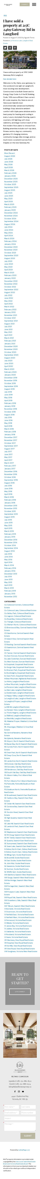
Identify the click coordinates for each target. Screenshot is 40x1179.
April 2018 (8, 426)
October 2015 (10, 511)
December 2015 (10, 505)
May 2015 (8, 525)
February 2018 (10, 431)
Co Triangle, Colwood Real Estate (17, 622)
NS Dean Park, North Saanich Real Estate (20, 752)
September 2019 (11, 386)
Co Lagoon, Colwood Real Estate (17, 616)
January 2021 (9, 343)
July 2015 (8, 520)
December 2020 (11, 346)
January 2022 (10, 312)
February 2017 (10, 466)
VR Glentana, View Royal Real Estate (19, 940)
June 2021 (8, 329)
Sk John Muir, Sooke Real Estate (17, 863)
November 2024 (11, 216)
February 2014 (10, 568)
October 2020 (10, 352)
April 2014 (8, 562)
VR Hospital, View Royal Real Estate (18, 943)
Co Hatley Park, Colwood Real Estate (19, 613)
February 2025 (10, 207)
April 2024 (8, 235)
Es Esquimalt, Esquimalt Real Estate (18, 664)
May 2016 (8, 491)
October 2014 (10, 545)
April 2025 (8, 201)
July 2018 (8, 417)
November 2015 (10, 508)
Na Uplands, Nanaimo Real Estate (17, 738)
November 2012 (10, 596)
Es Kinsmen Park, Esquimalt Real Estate (20, 670)
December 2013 (10, 574)
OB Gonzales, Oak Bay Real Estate (18, 767)
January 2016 (9, 503)
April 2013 (8, 585)
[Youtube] (23, 1091)
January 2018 (9, 434)
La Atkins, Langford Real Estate (16, 681)
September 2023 (11, 255)
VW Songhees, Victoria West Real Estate (20, 951)
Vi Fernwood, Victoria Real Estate (17, 920)
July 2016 (8, 485)
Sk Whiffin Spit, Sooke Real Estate (17, 872)
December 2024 (11, 213)
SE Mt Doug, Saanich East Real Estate (19, 835)
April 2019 (8, 400)
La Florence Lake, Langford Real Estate (20, 687)
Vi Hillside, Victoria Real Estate (16, 923)
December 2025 (11, 179)
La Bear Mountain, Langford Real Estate (20, 684)
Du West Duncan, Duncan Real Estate (19, 661)
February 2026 (10, 173)
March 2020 (9, 369)
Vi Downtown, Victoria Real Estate (18, 912)
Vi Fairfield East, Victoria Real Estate (19, 914)
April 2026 (8, 167)
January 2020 (10, 375)
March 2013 (9, 588)
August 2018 (9, 415)
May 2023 (8, 267)
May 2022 (8, 301)
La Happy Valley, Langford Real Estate (19, 696)
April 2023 (8, 269)
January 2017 (9, 468)
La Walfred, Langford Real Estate (17, 715)
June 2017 (8, 454)
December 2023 (10, 247)
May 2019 (8, 397)
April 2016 (8, 494)
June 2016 (8, 488)
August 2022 (9, 292)
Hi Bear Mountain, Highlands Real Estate (20, 678)
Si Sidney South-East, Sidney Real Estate (20, 852)
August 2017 (9, 449)
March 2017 (9, 463)
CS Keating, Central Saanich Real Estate (20, 644)
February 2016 (10, 500)
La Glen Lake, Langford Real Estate (18, 690)
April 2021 (8, 335)
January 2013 (9, 593)
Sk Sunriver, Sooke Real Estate (16, 869)
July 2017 (8, 451)
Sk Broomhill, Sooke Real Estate (16, 858)
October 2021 (10, 318)
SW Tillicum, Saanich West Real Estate (19, 906)
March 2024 (9, 238)
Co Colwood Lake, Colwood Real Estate (20, 610)
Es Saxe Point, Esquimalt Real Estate (19, 676)
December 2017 (10, 437)
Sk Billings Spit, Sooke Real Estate (17, 855)
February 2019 (10, 403)
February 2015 (10, 534)
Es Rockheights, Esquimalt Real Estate (19, 673)
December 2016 (10, 471)
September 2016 (11, 480)
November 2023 (10, 250)
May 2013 (8, 582)
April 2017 (8, 460)
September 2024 (11, 221)
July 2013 (8, 576)
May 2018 (8, 423)
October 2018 (10, 412)
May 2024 (8, 233)
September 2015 (11, 514)
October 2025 (10, 184)
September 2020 (11, 355)
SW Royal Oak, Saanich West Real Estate (20, 897)
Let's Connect (20, 991)
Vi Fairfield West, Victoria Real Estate (19, 917)
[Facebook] (15, 1091)
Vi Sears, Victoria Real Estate (16, 937)
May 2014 (8, 559)
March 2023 (9, 272)
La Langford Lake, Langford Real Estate (20, 698)
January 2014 (9, 571)
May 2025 (8, 198)
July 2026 (8, 159)
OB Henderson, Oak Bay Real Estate (18, 769)
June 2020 (8, 363)
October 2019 (10, 383)
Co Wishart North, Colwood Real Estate (20, 624)
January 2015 (9, 537)
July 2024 (8, 227)
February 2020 (10, 372)
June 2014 (8, 557)
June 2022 (8, 298)
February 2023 (10, 275)
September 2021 (11, 321)
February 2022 (10, 309)
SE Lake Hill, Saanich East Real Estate (19, 823)
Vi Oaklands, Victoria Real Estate (17, 931)
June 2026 (8, 162)
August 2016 (9, 483)
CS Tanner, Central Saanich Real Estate (20, 653)
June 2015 (8, 522)
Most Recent (9, 153)
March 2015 (9, 531)
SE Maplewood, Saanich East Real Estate (20, 832)
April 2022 (8, 304)
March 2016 (9, 497)
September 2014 (11, 548)
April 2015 (8, 528)
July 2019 (8, 392)
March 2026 (9, 170)
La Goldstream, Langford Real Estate (19, 693)
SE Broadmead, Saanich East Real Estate (20, 795)
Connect (24, 4)
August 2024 (9, 224)
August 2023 (9, 258)
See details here (9, 79)
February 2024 (10, 241)
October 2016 (10, 477)
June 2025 (8, 196)
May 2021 (8, 332)
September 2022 (11, 289)
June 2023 (8, 264)
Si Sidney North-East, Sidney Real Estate (20, 849)
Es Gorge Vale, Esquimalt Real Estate (19, 667)
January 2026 (10, 176)
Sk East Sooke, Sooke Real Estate (17, 860)
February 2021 (10, 341)
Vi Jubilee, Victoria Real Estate (16, 928)
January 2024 (10, 244)
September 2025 (11, 187)
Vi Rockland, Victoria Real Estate (17, 934)
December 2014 (10, 540)
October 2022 (10, 287)
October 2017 (10, 443)
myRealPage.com (24, 1150)
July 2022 (8, 295)
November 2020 (11, 349)
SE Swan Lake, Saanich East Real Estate (20, 846)
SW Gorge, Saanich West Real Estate (19, 877)
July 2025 (8, 193)
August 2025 (9, 190)
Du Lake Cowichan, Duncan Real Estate (20, 659)
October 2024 (10, 218)
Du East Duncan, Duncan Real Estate (19, 656)
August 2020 (9, 358)
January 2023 (10, 278)
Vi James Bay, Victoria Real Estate (18, 926)
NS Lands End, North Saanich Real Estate (20, 761)
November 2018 (10, 409)
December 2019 (10, 378)
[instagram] (19, 1091)
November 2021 (10, 315)
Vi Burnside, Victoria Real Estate (17, 909)
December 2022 (10, 281)
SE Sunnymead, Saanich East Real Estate (20, 843)
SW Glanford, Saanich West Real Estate (20, 875)
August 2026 (9, 156)
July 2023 (8, 261)
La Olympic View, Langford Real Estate (19, 710)
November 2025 (10, 181)
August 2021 (9, 324)
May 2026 (8, 164)
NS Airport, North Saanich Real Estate (19, 741)
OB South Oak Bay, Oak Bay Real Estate (20, 772)
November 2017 (10, 440)
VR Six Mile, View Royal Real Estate (18, 946)
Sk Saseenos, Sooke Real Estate (17, 866)
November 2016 (10, 474)
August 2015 (9, 517)
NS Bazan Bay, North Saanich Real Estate (20, 744)
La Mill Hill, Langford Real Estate (16, 707)
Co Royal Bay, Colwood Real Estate (18, 619)
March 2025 (9, 204)
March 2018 (9, 429)
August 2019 (9, 389)
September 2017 (11, 446)
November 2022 (10, 284)
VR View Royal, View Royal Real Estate (19, 948)
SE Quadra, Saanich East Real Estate (19, 840)
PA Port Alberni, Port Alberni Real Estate (20, 781)
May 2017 (8, 457)
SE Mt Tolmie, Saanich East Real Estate (20, 838)
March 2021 (9, 338)
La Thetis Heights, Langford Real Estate (20, 713)
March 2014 (9, 565)
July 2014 (8, 554)
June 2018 (8, 420)
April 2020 (8, 366)
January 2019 (9, 406)
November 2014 (10, 542)
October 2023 (10, 253)
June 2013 (8, 579)
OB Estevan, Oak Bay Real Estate (17, 764)
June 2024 (8, 230)
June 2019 (8, 395)
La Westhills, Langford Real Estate (18, 718)
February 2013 (10, 591)
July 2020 (8, 360)
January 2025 (10, 210)
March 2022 (9, 306)
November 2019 (10, 380)
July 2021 (8, 326)
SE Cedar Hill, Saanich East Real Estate (19, 803)
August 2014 (9, 551)
